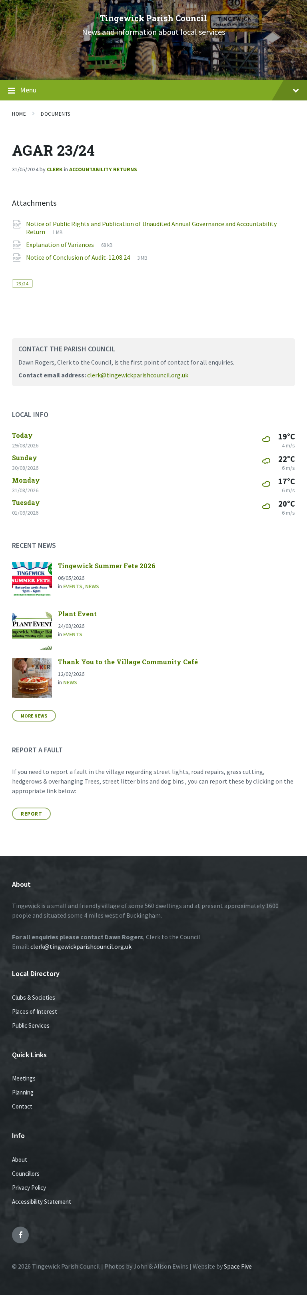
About (19, 1159)
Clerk (55, 169)
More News (34, 716)
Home (19, 113)
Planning (23, 1092)
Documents (55, 113)
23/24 (22, 284)
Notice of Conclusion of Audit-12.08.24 (78, 257)
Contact (22, 1106)
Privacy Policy (29, 1187)
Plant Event (77, 613)
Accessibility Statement (41, 1201)
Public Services (31, 1025)
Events (72, 586)
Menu (28, 89)
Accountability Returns (103, 169)
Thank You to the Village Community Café (128, 662)
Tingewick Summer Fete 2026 (106, 565)
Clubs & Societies (33, 997)
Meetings (24, 1078)
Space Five (238, 1266)
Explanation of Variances (60, 245)
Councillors (26, 1173)
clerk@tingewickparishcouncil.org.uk (137, 375)
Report (31, 813)
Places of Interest (34, 1011)
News (92, 586)
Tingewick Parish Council (153, 18)
